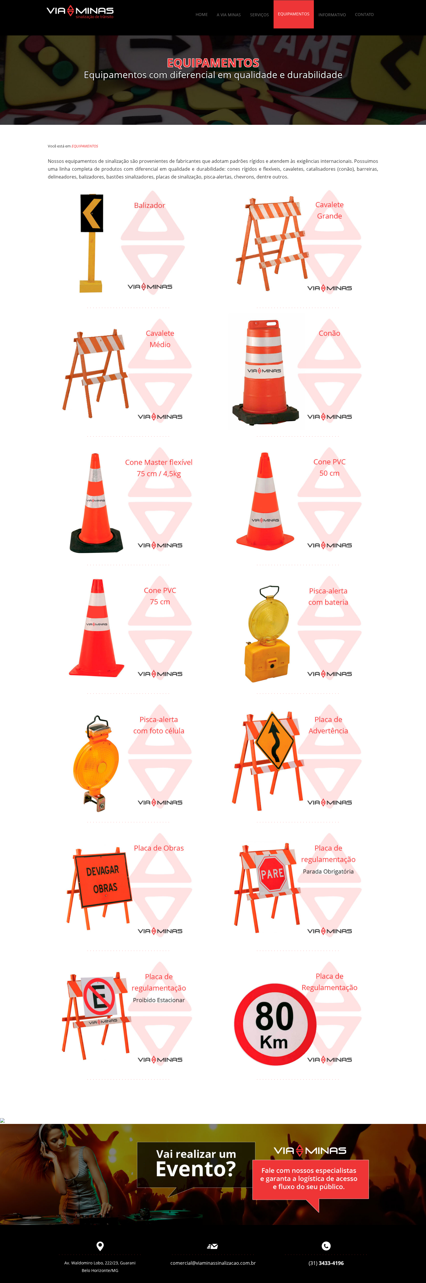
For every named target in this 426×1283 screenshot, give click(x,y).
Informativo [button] (332, 14)
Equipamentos (294, 14)
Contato (364, 14)
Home (202, 14)
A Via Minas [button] (229, 14)
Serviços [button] (259, 14)
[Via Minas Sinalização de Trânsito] (80, 11)
